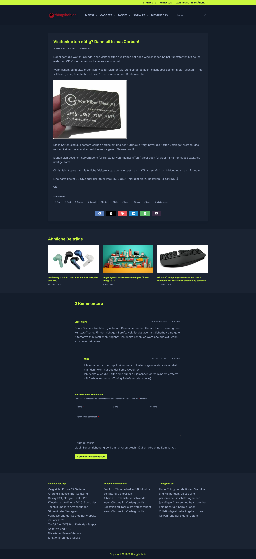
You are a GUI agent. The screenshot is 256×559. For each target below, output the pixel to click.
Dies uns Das (159, 15)
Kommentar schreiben (88, 416)
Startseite (149, 2)
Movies (122, 15)
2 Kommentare (85, 48)
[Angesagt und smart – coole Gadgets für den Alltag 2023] (128, 259)
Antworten (175, 322)
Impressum (165, 2)
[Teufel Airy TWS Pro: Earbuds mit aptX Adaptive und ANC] (73, 259)
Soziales (139, 15)
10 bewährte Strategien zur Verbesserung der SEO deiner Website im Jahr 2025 (72, 516)
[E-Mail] (156, 213)
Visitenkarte (161, 202)
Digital (89, 15)
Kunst (125, 202)
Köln (115, 202)
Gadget (92, 202)
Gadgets (106, 15)
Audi (68, 202)
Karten (104, 202)
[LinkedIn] (133, 213)
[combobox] (189, 15)
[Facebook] (99, 213)
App (57, 202)
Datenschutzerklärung (190, 2)
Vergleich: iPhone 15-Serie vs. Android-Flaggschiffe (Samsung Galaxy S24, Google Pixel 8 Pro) (68, 494)
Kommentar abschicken (91, 456)
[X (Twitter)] (111, 213)
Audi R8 (165, 157)
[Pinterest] (122, 213)
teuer (147, 202)
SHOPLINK (168, 178)
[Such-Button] (205, 15)
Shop (137, 202)
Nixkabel (72, 48)
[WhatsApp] (145, 213)
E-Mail (117, 406)
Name (80, 406)
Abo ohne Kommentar (161, 447)
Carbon (79, 202)
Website (153, 406)
